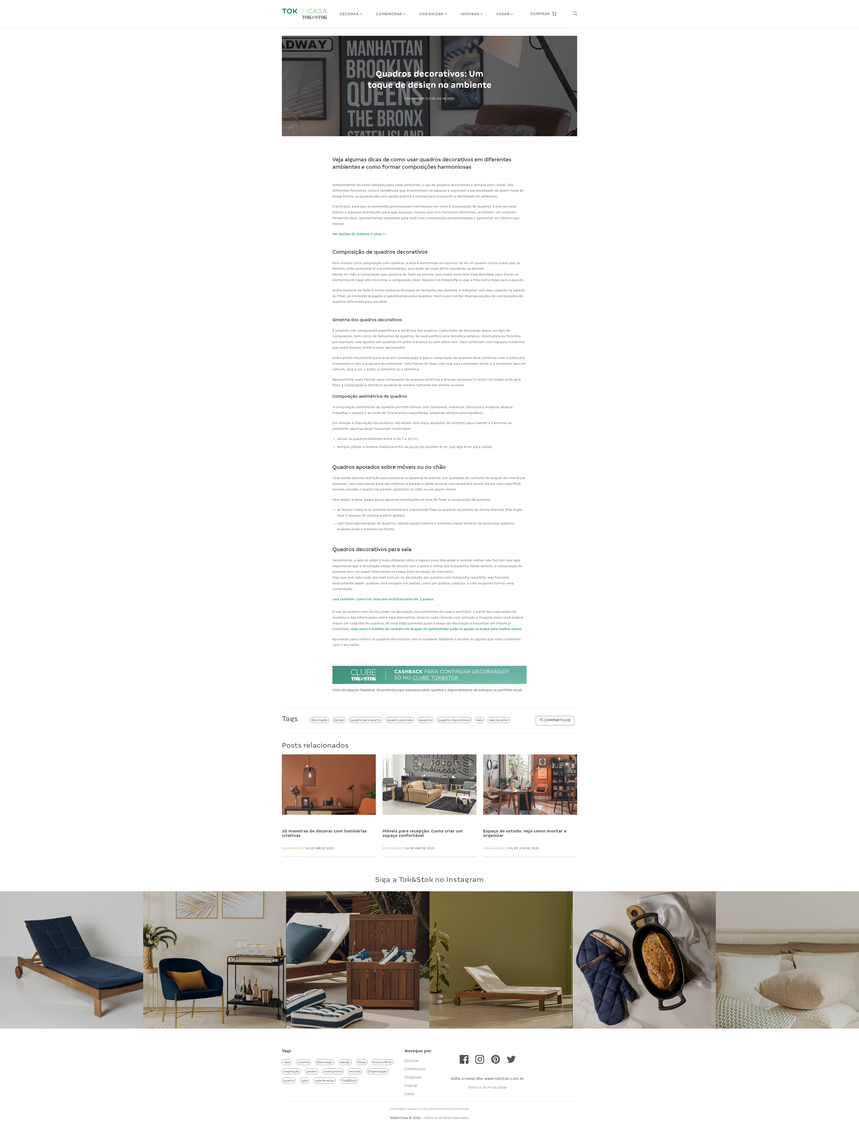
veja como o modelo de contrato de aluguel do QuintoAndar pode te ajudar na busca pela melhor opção (435, 629)
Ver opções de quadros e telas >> (359, 234)
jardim (312, 1071)
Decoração (319, 720)
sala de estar (498, 720)
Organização (377, 1071)
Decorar (349, 14)
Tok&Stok (349, 1080)
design (339, 720)
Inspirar (469, 14)
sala (480, 720)
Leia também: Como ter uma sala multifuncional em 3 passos (382, 599)
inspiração (291, 1071)
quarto (288, 1080)
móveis (355, 1071)
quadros (425, 720)
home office (382, 1062)
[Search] (575, 13)
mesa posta (333, 1071)
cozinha (303, 1062)
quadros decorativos (454, 720)
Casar (503, 14)
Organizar (431, 14)
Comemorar (389, 14)
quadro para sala (400, 720)
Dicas (362, 1062)
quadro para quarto (366, 720)
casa (286, 1062)
